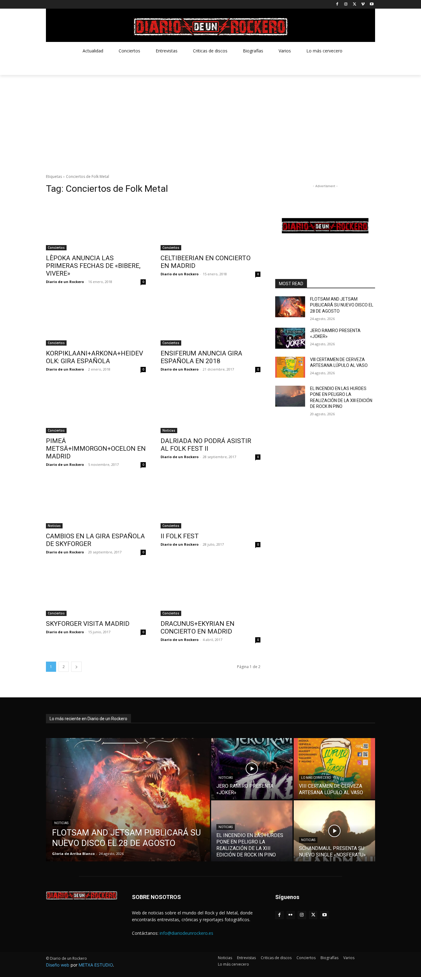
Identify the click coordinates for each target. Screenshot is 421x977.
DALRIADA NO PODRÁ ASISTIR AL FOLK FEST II (206, 444)
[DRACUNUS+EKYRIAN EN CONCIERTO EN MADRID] (210, 591)
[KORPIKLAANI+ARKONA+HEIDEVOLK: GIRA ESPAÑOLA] (96, 321)
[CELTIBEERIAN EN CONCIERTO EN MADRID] (210, 225)
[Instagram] (345, 4)
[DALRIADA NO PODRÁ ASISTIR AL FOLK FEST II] (210, 408)
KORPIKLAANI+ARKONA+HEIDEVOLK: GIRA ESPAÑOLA (94, 357)
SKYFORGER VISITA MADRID (87, 623)
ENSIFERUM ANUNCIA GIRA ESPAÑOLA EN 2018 (201, 357)
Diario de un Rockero (65, 281)
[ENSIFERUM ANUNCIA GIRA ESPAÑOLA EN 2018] (210, 321)
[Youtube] (371, 4)
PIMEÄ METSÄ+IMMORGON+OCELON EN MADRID (96, 448)
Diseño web (57, 964)
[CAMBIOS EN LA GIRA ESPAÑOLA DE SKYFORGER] (96, 503)
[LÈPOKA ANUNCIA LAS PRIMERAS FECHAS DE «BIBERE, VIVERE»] (96, 225)
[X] (354, 4)
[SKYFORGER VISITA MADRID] (96, 591)
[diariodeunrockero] (210, 27)
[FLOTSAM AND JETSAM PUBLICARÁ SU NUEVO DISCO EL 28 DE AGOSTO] (290, 306)
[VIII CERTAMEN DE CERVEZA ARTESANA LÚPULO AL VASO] (290, 367)
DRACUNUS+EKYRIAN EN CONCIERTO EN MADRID (198, 627)
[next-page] (76, 667)
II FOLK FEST (180, 536)
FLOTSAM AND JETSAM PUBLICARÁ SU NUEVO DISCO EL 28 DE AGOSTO (341, 305)
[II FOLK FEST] (210, 503)
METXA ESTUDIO (96, 964)
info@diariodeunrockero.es (186, 933)
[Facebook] (337, 4)
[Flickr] (291, 915)
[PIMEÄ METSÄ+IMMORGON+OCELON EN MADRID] (96, 408)
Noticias (168, 430)
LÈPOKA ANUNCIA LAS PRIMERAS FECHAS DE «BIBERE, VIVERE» (93, 265)
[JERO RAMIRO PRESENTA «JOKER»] (290, 338)
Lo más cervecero (316, 777)
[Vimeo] (362, 4)
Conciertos (56, 247)
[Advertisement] (210, 121)
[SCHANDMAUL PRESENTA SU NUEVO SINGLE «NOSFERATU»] (334, 830)
